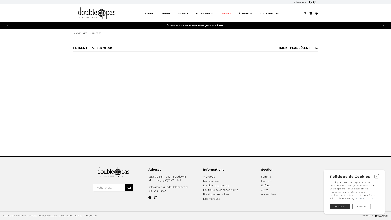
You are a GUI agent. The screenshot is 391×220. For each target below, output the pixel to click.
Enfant (183, 13)
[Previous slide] (7, 25)
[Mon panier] (310, 13)
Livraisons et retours (216, 185)
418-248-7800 (157, 190)
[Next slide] (383, 25)
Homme (166, 13)
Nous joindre (269, 13)
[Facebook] (310, 2)
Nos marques (211, 198)
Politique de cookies (216, 194)
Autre (264, 190)
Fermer (361, 206)
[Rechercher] (129, 187)
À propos (245, 13)
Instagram (204, 25)
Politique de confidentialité (220, 190)
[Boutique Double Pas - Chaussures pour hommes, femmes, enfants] (113, 172)
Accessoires (205, 13)
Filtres (79, 48)
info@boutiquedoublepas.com (168, 187)
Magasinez (80, 33)
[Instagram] (314, 2)
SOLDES (226, 13)
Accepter (339, 206)
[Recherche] (305, 13)
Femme (149, 13)
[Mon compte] (316, 13)
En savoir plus (364, 198)
